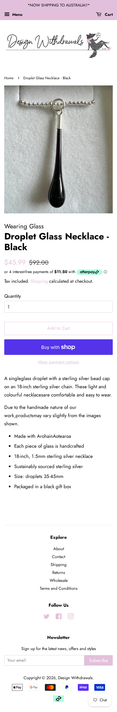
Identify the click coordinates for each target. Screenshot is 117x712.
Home (9, 78)
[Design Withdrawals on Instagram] (71, 617)
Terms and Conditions (59, 588)
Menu (16, 14)
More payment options (58, 362)
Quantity (12, 296)
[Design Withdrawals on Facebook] (58, 617)
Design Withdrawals (75, 678)
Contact (58, 556)
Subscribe (98, 660)
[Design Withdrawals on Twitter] (46, 617)
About (58, 549)
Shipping (39, 281)
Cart (108, 14)
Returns (58, 572)
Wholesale (59, 580)
